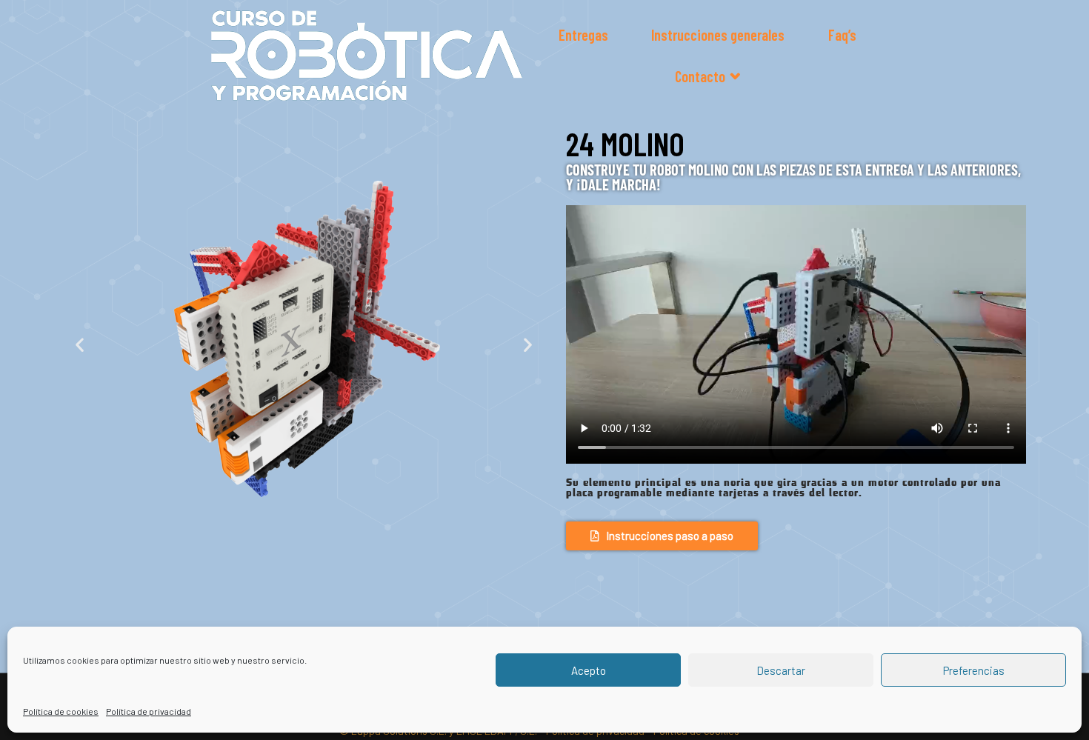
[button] (79, 345)
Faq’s (842, 35)
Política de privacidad (148, 711)
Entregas (583, 35)
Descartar (780, 670)
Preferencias (974, 670)
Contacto (700, 76)
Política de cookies (61, 711)
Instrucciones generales (718, 35)
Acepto (588, 670)
